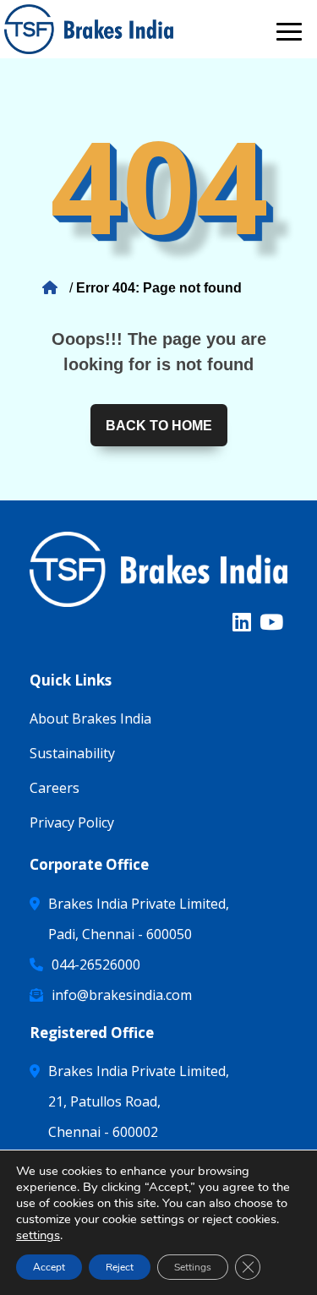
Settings (192, 1267)
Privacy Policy (72, 822)
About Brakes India (90, 718)
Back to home (159, 425)
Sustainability (72, 753)
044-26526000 (96, 964)
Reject (120, 1267)
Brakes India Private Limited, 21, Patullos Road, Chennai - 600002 (138, 1101)
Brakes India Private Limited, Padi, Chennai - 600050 (138, 918)
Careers (54, 788)
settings (38, 1235)
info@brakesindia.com (122, 995)
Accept (49, 1267)
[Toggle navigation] (289, 29)
